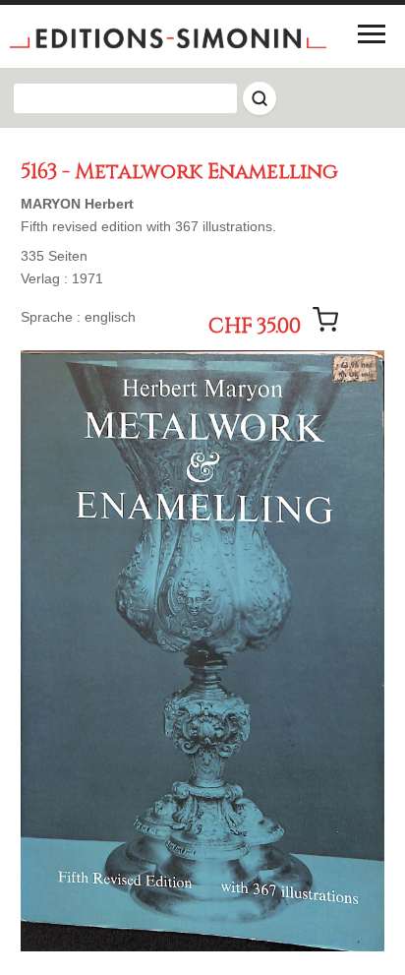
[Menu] (371, 33)
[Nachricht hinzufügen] (325, 319)
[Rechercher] (259, 98)
